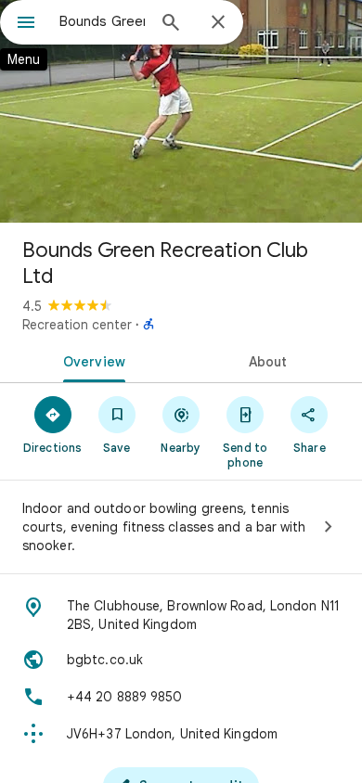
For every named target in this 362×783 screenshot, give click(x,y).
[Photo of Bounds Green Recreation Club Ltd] (181, 111)
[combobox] (102, 21)
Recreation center (77, 324)
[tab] (90, 360)
